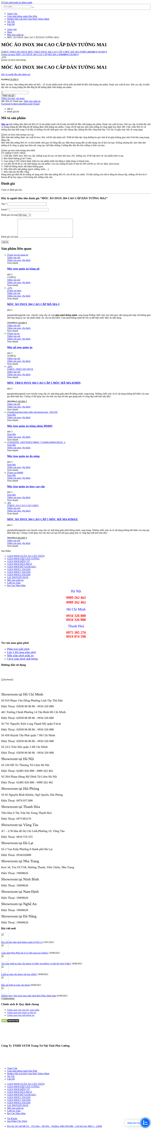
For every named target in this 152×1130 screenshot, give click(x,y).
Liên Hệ (11, 24)
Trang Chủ (12, 13)
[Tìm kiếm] (33, 7)
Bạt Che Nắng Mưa (16, 585)
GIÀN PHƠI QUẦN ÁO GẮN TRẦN (26, 556)
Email (36, 104)
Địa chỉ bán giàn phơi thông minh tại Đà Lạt (22, 942)
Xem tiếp (11, 415)
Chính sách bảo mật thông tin (20, 1015)
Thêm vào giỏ (8, 96)
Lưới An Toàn (13, 582)
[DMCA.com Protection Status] (10, 1021)
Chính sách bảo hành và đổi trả (21, 1012)
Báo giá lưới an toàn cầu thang (15, 985)
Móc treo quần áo (32, 101)
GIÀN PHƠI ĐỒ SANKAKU (21, 566)
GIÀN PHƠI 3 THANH (18, 572)
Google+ (30, 104)
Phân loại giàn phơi (18, 648)
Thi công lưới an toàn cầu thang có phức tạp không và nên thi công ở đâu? (36, 963)
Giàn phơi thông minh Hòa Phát (22, 16)
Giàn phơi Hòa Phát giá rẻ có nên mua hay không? (25, 953)
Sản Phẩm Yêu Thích (17, 1121)
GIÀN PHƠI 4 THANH (18, 574)
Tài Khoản (12, 1118)
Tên (4, 204)
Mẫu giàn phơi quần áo (20, 655)
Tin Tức (11, 21)
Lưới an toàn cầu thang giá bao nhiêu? (19, 974)
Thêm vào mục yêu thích (12, 98)
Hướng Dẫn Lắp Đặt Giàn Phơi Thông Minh (28, 19)
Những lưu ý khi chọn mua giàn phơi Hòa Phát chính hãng (28, 995)
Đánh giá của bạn (9, 215)
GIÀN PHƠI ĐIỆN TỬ (18, 561)
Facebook (5, 104)
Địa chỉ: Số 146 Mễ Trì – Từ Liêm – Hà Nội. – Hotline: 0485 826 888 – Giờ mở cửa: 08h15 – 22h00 (54, 1126)
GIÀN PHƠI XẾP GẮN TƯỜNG (23, 558)
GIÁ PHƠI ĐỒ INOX (17, 577)
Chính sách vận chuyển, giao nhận (23, 1010)
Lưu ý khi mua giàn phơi (21, 652)
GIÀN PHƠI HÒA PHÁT (19, 564)
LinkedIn (21, 104)
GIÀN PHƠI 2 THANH (18, 569)
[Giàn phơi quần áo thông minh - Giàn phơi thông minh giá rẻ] (16, 2)
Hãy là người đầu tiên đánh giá (15, 74)
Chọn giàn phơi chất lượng (22, 658)
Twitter (13, 104)
